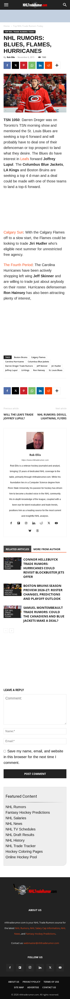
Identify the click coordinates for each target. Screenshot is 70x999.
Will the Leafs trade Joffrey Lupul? (18, 416)
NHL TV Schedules (21, 829)
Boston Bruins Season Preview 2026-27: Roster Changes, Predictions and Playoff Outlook (42, 592)
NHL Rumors (16, 807)
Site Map (19, 987)
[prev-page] (6, 630)
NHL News (14, 824)
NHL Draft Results (20, 835)
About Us (13, 981)
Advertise (33, 987)
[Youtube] (58, 523)
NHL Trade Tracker (21, 846)
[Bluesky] (31, 531)
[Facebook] (7, 65)
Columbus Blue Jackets (38, 361)
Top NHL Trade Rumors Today (28, 26)
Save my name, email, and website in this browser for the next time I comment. (33, 757)
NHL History (15, 840)
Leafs (24, 159)
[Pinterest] (23, 65)
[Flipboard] (20, 523)
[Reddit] (43, 523)
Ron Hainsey (39, 370)
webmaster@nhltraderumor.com (41, 943)
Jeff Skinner (42, 365)
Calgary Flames (38, 357)
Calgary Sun (13, 232)
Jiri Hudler (56, 365)
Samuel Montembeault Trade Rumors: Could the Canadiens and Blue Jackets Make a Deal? (43, 614)
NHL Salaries (16, 818)
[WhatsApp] (32, 65)
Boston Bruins (20, 357)
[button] (6, 5)
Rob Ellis (11, 57)
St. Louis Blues (55, 370)
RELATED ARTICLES (17, 549)
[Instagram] (28, 523)
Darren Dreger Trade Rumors (19, 365)
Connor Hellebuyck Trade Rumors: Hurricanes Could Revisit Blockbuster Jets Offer (43, 568)
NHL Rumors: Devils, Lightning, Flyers (51, 416)
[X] (15, 65)
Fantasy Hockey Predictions (11, 592)
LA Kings (25, 370)
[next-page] (11, 630)
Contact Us (49, 987)
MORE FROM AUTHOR (46, 549)
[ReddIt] (48, 65)
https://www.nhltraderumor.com (35, 460)
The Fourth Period (18, 265)
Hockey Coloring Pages (24, 851)
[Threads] (39, 531)
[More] (57, 65)
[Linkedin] (40, 65)
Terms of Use (51, 981)
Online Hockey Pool (21, 857)
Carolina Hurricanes (14, 361)
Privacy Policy (31, 981)
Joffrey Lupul (11, 370)
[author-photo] (35, 449)
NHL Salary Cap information (45, 928)
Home (7, 26)
